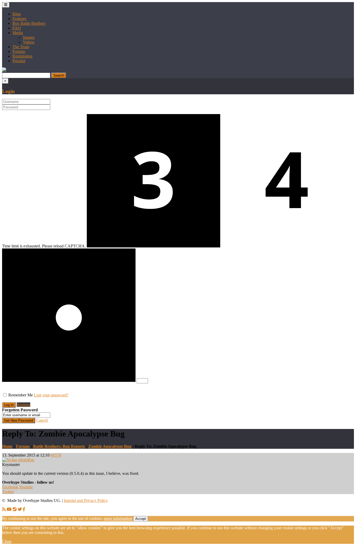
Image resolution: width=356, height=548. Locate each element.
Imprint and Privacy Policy (86, 500)
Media (18, 32)
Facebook (10, 487)
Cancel (42, 420)
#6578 (56, 455)
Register (23, 404)
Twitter (8, 491)
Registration (22, 56)
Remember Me (20, 395)
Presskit (19, 61)
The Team (21, 47)
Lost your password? (51, 395)
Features (19, 18)
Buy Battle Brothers (29, 23)
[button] (4, 70)
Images (29, 37)
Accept (140, 519)
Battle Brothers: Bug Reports (59, 446)
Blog (17, 14)
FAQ (17, 28)
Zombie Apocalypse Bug (109, 446)
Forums (19, 51)
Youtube (26, 487)
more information (118, 518)
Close (6, 541)
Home (7, 446)
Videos (28, 42)
